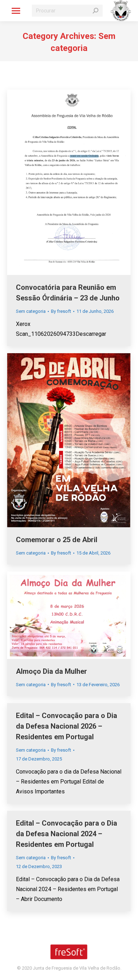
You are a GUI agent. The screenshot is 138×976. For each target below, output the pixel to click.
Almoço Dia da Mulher (51, 671)
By (61, 311)
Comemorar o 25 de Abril (56, 539)
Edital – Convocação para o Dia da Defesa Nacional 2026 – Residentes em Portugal (66, 726)
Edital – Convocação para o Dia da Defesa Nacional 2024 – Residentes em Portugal (66, 834)
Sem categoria (31, 311)
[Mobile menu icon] (16, 10)
